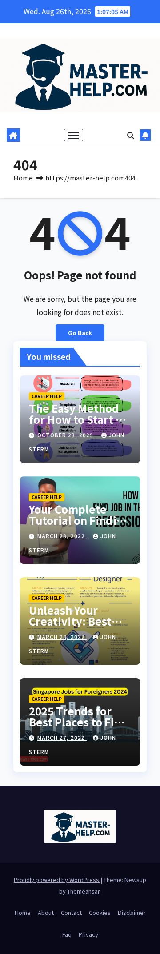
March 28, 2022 (62, 535)
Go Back (80, 332)
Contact (71, 912)
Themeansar (83, 891)
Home (23, 177)
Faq (67, 934)
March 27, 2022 (62, 737)
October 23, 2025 (66, 435)
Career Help (47, 396)
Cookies (100, 912)
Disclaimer (132, 912)
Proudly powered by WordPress (57, 879)
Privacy (88, 934)
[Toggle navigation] (74, 135)
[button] (130, 135)
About (46, 912)
